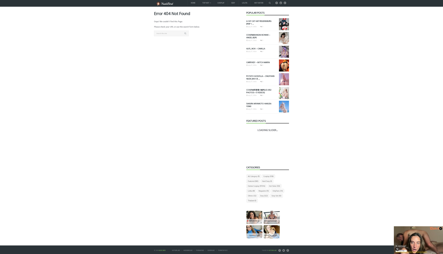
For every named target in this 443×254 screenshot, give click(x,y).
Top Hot (205, 3)
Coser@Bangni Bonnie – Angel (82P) (258, 36)
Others (252, 196)
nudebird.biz (188, 250)
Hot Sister (258, 3)
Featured (253, 181)
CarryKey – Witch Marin (258, 62)
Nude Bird (162, 250)
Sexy (233, 3)
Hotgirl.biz (273, 250)
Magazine (264, 191)
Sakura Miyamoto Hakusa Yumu (258, 104)
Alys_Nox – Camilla (255, 48)
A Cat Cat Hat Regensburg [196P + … (258, 22)
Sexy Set (276, 196)
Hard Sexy (267, 181)
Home (193, 3)
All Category (254, 176)
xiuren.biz (211, 250)
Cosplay (220, 3)
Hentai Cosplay (256, 186)
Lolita (244, 3)
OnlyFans (278, 191)
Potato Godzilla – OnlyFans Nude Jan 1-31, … (260, 77)
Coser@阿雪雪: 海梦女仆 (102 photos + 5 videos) (258, 91)
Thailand (252, 201)
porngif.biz (200, 250)
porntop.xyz (222, 250)
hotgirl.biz (176, 250)
